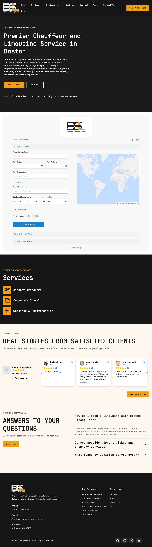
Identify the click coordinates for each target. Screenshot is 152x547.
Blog (23, 11)
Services (35, 5)
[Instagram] (124, 540)
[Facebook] (117, 540)
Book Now (70, 5)
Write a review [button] (21, 378)
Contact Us (108, 5)
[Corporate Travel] (7, 300)
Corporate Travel (26, 300)
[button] (147, 373)
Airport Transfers (27, 290)
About (95, 5)
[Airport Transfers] (7, 290)
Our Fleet (84, 5)
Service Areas (52, 5)
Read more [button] (84, 383)
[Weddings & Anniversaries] (7, 311)
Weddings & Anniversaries (33, 311)
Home (23, 5)
